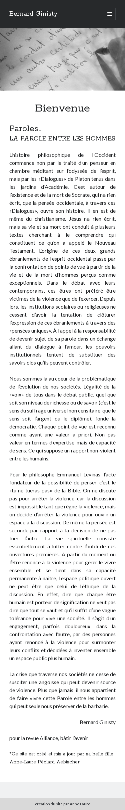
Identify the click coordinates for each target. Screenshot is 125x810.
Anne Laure (80, 803)
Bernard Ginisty (33, 14)
